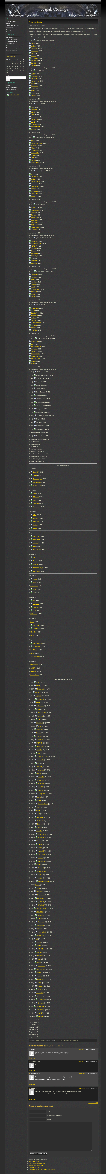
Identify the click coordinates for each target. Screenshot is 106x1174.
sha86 (34, 589)
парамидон (34, 256)
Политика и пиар (11, 46)
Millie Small (40, 868)
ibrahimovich (35, 308)
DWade (33, 212)
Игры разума (10, 37)
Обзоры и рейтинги (11, 41)
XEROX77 (34, 246)
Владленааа (36, 646)
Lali (32, 53)
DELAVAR (34, 78)
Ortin (32, 157)
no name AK (40, 925)
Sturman (33, 129)
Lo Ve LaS (34, 351)
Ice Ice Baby (35, 153)
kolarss (38, 864)
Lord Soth (46, 25)
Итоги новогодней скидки (37, 1163)
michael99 (41, 851)
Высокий (34, 248)
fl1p (34, 592)
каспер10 (34, 207)
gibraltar (33, 155)
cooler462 (39, 750)
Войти (8, 85)
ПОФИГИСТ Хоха (36, 143)
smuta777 (36, 564)
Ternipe (33, 327)
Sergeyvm (34, 196)
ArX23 (33, 93)
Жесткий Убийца (36, 346)
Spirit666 (33, 63)
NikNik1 (33, 65)
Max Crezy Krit (35, 354)
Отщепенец (34, 176)
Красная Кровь (35, 358)
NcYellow (34, 325)
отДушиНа (34, 224)
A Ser (32, 141)
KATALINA (34, 58)
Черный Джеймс (42, 871)
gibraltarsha (34, 150)
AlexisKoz (34, 277)
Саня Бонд (34, 193)
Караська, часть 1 (34, 1161)
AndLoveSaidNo (36, 289)
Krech (33, 83)
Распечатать (59, 1040)
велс (32, 107)
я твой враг (34, 356)
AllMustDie (34, 253)
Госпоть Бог (40, 760)
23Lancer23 (41, 999)
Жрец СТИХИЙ (35, 657)
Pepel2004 (34, 145)
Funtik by (35, 525)
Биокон (39, 942)
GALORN (33, 668)
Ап (7, 32)
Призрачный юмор (11, 48)
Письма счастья (34, 1167)
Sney (34, 546)
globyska (34, 124)
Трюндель (41, 1003)
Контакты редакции (11, 87)
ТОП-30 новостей (11, 89)
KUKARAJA (41, 905)
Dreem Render (34, 675)
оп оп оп (33, 320)
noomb (33, 90)
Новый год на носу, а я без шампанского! (42, 1169)
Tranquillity (39, 736)
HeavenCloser (37, 550)
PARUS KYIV (35, 186)
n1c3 (32, 88)
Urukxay (35, 561)
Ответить (32, 1058)
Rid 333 (32, 653)
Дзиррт (35, 582)
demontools (34, 117)
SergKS (39, 945)
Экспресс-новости (11, 50)
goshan (33, 46)
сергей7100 (39, 993)
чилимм (33, 95)
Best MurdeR (37, 482)
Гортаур (33, 284)
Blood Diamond (35, 181)
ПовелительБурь (36, 243)
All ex (33, 148)
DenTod (35, 528)
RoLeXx (32, 635)
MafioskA (34, 291)
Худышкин (34, 315)
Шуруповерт (41, 935)
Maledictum (33, 614)
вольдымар (34, 220)
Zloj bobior (40, 817)
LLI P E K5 (40, 821)
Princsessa (34, 76)
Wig (32, 344)
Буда (34, 610)
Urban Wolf (34, 191)
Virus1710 (40, 972)
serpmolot (34, 109)
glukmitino (41, 777)
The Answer (36, 507)
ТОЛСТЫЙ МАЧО (41, 908)
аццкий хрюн (34, 586)
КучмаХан (34, 241)
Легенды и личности (12, 39)
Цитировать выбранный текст (71, 1040)
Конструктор (35, 81)
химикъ (33, 43)
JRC (34, 557)
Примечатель (35, 162)
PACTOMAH (41, 854)
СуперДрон (41, 861)
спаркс (8, 23)
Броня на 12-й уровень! (36, 1165)
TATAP (39, 800)
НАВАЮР (36, 472)
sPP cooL (34, 260)
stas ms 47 (36, 625)
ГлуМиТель (33, 650)
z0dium (33, 179)
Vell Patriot (34, 60)
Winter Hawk (36, 539)
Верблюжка (34, 86)
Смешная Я (34, 222)
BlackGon (33, 632)
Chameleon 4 (40, 1006)
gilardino (40, 858)
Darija (32, 622)
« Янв (7, 75)
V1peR (33, 112)
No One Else (35, 210)
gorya (32, 114)
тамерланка (40, 915)
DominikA (40, 824)
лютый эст (34, 184)
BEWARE (34, 263)
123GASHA (39, 912)
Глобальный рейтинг (36, 22)
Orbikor (39, 962)
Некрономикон (35, 126)
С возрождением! (11, 21)
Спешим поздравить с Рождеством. (12, 27)
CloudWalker (34, 664)
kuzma (33, 279)
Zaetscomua (41, 966)
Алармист (36, 604)
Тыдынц (8, 30)
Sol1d (33, 74)
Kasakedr (34, 282)
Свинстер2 (34, 274)
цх (32, 258)
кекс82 (33, 287)
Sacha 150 (34, 119)
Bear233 (40, 787)
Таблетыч (34, 215)
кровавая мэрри (36, 323)
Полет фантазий (11, 44)
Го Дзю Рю (34, 48)
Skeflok (33, 251)
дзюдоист (41, 902)
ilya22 (33, 310)
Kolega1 (33, 189)
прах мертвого (40, 969)
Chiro (32, 174)
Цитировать (81, 1049)
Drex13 (40, 1016)
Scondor (33, 56)
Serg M (33, 294)
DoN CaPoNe (35, 313)
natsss (35, 579)
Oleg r (38, 807)
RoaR (38, 814)
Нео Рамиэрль (37, 479)
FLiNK (33, 363)
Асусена (39, 952)
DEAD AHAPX (42, 932)
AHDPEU (34, 330)
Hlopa (38, 810)
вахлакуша (34, 217)
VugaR (33, 122)
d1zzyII (33, 361)
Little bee (39, 841)
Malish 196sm (35, 227)
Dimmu (33, 296)
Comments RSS (93, 1103)
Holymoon (36, 497)
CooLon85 (34, 229)
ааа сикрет (34, 51)
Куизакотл (40, 986)
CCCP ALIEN (42, 834)
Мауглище (41, 922)
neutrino (33, 318)
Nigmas (33, 160)
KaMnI (40, 918)
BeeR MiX (33, 671)
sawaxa (40, 875)
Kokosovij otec (37, 643)
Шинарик (34, 349)
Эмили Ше (34, 341)
